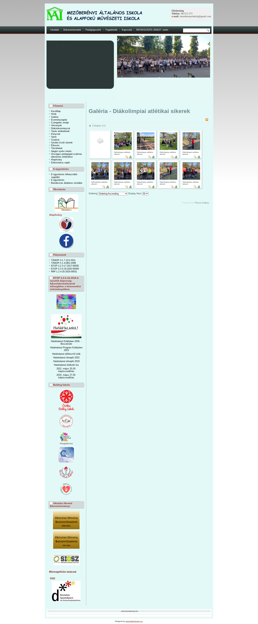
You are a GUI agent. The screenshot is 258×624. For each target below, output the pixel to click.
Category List (99, 125)
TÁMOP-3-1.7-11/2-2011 (63, 260)
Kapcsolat (127, 29)
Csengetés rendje (60, 122)
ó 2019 (76, 361)
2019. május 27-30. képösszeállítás (66, 376)
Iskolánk (54, 29)
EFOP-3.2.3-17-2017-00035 (65, 265)
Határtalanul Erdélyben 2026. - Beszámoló (66, 342)
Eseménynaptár (59, 119)
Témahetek (56, 148)
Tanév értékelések (60, 131)
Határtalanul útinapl (63, 361)
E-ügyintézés (57, 180)
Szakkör (55, 139)
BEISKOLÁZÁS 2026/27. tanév (152, 29)
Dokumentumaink (72, 29)
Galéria (54, 117)
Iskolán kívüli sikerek (62, 142)
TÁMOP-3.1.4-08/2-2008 (63, 263)
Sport (54, 136)
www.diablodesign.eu (134, 621)
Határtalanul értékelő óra (66, 365)
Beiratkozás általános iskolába (66, 183)
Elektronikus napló (60, 162)
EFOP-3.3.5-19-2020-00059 (65, 268)
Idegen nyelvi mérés (61, 151)
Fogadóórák (111, 29)
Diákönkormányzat (60, 128)
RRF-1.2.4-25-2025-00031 (64, 271)
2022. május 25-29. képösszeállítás (66, 370)
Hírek (54, 114)
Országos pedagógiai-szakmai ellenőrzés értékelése (66, 155)
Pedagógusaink (93, 29)
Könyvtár (55, 134)
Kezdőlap (56, 111)
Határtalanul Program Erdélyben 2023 (66, 348)
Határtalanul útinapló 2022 (66, 357)
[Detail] (126, 157)
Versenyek (56, 125)
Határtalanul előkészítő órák (66, 354)
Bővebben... (102, 81)
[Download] (130, 157)
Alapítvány (56, 159)
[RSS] (206, 120)
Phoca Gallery (202, 202)
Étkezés (55, 145)
